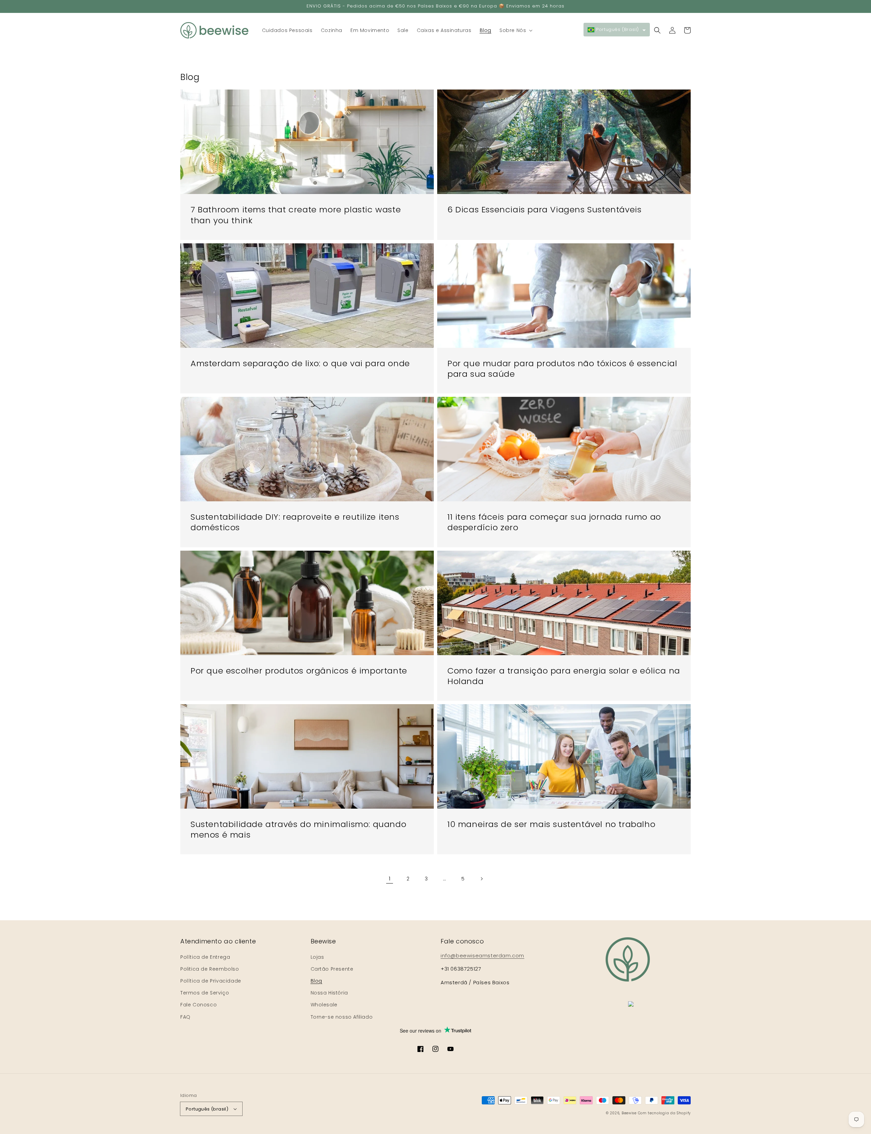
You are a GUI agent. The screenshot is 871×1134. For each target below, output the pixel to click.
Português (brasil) (207, 1109)
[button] (515, 30)
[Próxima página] (481, 878)
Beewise (629, 1113)
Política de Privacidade (210, 980)
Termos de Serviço (204, 992)
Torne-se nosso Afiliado (342, 1017)
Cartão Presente (332, 969)
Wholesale (324, 1004)
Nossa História (329, 992)
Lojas (317, 957)
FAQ (185, 1017)
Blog (316, 980)
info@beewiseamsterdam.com (482, 955)
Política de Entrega (205, 957)
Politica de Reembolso (209, 969)
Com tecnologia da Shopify (664, 1113)
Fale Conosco (198, 1004)
